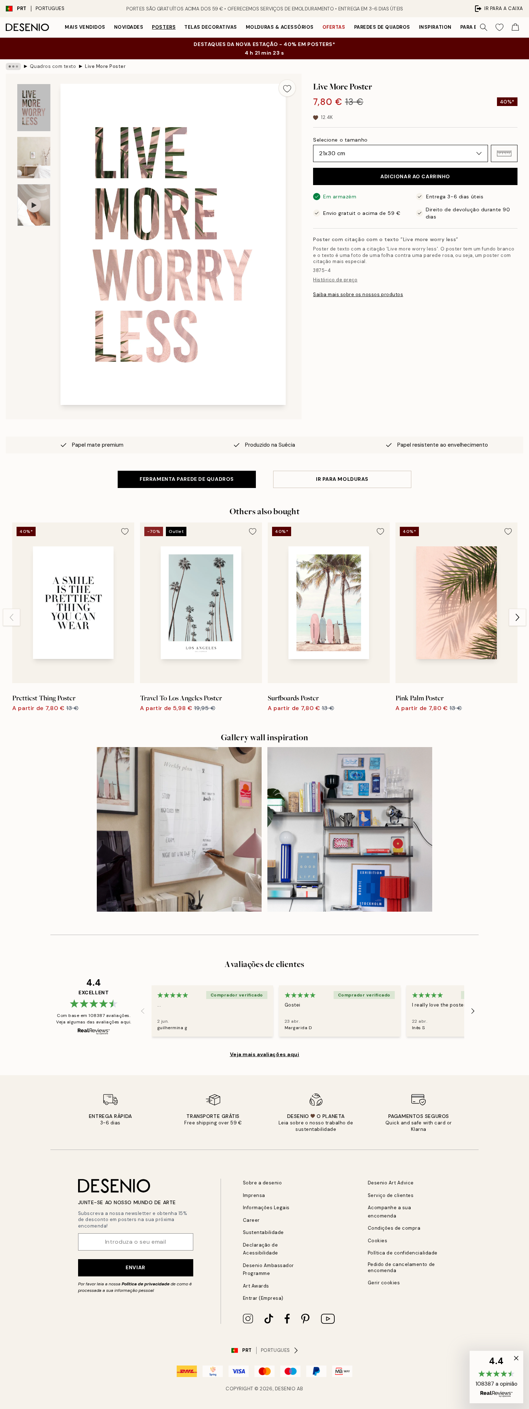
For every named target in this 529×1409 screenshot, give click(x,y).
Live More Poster (105, 66)
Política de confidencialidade (403, 1253)
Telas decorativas (210, 27)
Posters (164, 27)
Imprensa (254, 1195)
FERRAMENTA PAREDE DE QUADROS (187, 479)
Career (251, 1220)
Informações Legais (266, 1208)
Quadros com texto (53, 66)
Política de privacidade (145, 1284)
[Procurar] (484, 27)
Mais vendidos (85, 27)
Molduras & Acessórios (280, 27)
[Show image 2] (33, 157)
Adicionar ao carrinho (415, 176)
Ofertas (333, 27)
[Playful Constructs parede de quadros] (349, 829)
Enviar (135, 1267)
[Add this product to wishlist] (287, 88)
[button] (504, 153)
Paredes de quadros (382, 27)
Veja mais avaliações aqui (264, 1054)
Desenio (285, 1389)
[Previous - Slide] (11, 617)
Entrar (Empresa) (263, 1298)
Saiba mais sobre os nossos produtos (358, 294)
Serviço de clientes (391, 1195)
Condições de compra (394, 1228)
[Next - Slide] (517, 617)
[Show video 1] (33, 205)
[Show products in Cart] (515, 27)
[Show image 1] (33, 107)
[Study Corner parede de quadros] (179, 829)
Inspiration (435, 27)
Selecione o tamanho (340, 140)
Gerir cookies (384, 1283)
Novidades (129, 27)
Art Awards (256, 1286)
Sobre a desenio (262, 1183)
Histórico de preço (335, 280)
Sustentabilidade (263, 1232)
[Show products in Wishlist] (499, 27)
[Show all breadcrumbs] (13, 66)
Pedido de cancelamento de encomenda (401, 1267)
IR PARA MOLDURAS (342, 479)
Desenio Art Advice (391, 1183)
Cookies (378, 1241)
